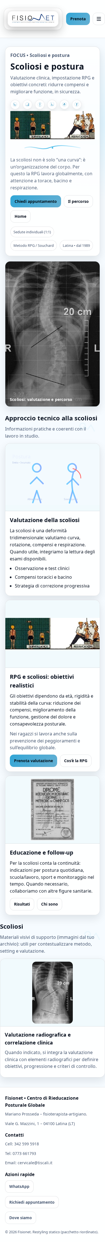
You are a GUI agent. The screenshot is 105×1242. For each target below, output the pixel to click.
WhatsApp (19, 1186)
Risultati (22, 904)
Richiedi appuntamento (32, 1202)
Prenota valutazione (33, 760)
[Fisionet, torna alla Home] (33, 19)
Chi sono (49, 904)
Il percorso (78, 201)
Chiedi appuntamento (36, 201)
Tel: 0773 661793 (20, 1153)
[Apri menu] (99, 19)
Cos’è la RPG (75, 760)
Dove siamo (20, 1217)
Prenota (78, 18)
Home (20, 216)
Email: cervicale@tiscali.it (28, 1162)
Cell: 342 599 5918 (22, 1143)
